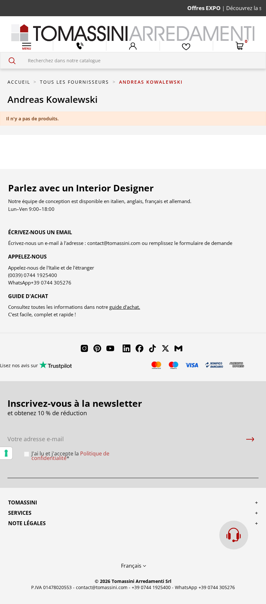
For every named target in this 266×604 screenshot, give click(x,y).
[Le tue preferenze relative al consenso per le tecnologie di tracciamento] (6, 453)
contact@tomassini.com (113, 243)
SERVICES (19, 512)
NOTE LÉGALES (27, 523)
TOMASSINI (22, 502)
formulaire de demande (205, 243)
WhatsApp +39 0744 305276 (205, 587)
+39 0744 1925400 (151, 587)
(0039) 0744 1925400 (32, 275)
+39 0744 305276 (51, 282)
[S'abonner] (250, 439)
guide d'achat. (124, 307)
